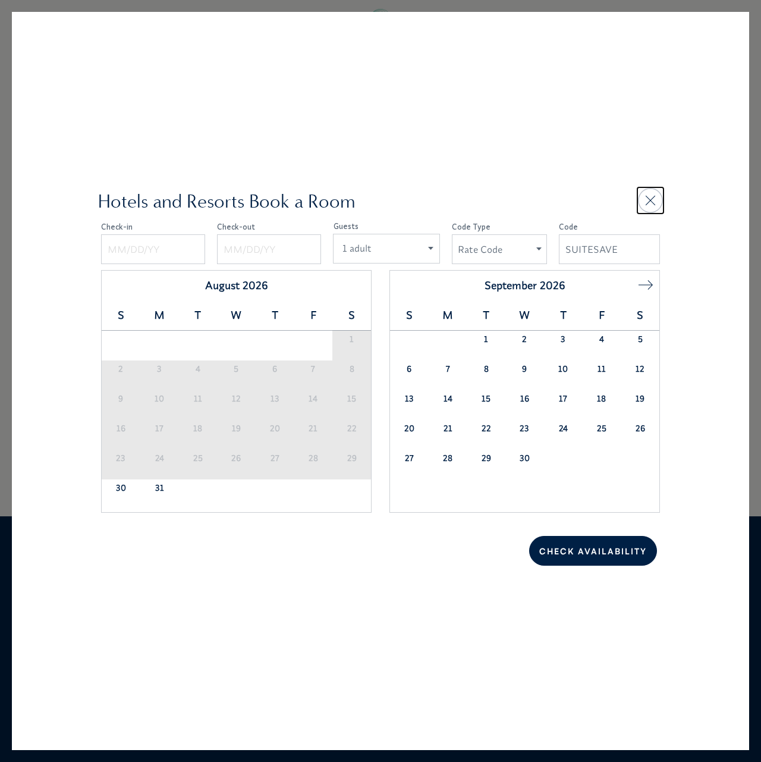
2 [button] (524, 339)
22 (352, 428)
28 (313, 458)
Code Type (471, 226)
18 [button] (601, 398)
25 (198, 458)
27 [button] (409, 458)
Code (568, 226)
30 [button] (121, 487)
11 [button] (602, 368)
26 (236, 458)
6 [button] (409, 368)
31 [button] (159, 487)
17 (159, 428)
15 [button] (486, 398)
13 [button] (409, 398)
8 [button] (486, 368)
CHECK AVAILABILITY (593, 551)
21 (313, 428)
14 (313, 398)
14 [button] (448, 398)
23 (120, 458)
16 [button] (524, 398)
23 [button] (524, 428)
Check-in (117, 226)
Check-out (236, 226)
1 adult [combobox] (357, 248)
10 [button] (563, 368)
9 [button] (524, 368)
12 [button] (640, 368)
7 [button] (448, 368)
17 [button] (563, 398)
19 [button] (640, 398)
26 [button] (640, 428)
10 (159, 398)
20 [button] (409, 428)
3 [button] (563, 339)
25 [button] (601, 428)
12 (236, 398)
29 (352, 458)
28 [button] (447, 458)
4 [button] (601, 339)
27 (275, 458)
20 (275, 428)
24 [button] (563, 428)
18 (197, 428)
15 (351, 398)
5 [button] (640, 339)
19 (236, 428)
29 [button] (486, 458)
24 (159, 458)
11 (198, 398)
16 (121, 428)
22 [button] (486, 428)
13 (275, 398)
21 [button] (448, 428)
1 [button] (486, 339)
